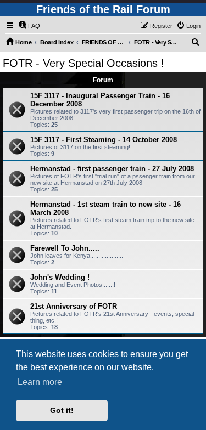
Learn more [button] (40, 382)
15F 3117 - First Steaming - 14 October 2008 (103, 139)
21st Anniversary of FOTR (73, 306)
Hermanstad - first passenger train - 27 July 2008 (112, 169)
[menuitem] (29, 25)
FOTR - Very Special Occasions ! (83, 63)
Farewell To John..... (64, 248)
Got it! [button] (62, 410)
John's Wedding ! (60, 277)
